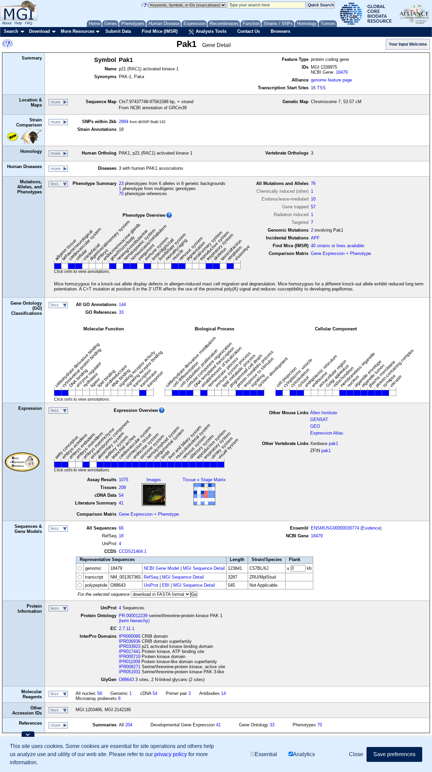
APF (315, 237)
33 (121, 312)
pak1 (333, 443)
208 (122, 487)
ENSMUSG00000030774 (335, 528)
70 (121, 193)
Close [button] (356, 754)
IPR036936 (129, 641)
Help (18, 23)
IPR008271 (129, 666)
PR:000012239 (133, 615)
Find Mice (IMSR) (160, 31)
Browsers (280, 31)
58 (99, 693)
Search (11, 31)
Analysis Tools (210, 31)
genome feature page (331, 80)
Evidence (371, 528)
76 (313, 183)
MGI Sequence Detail (204, 568)
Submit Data (118, 31)
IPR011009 (129, 661)
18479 (342, 72)
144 (122, 304)
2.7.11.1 (126, 628)
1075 (123, 479)
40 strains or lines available (337, 245)
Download (39, 31)
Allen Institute (323, 412)
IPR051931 (129, 671)
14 (223, 693)
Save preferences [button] (394, 754)
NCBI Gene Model (161, 568)
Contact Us (248, 31)
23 (121, 183)
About (6, 23)
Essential (266, 754)
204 (128, 724)
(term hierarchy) (134, 620)
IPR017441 (129, 651)
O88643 (126, 679)
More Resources (77, 31)
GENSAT (319, 419)
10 (313, 199)
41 (121, 503)
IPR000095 (129, 636)
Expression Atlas (326, 433)
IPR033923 (129, 646)
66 (121, 528)
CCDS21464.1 (132, 551)
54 (121, 495)
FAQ (28, 23)
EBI (165, 585)
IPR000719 (129, 656)
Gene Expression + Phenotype (341, 253)
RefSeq (151, 577)
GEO (315, 426)
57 (313, 206)
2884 (123, 121)
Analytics (304, 754)
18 (121, 535)
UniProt (151, 585)
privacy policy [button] (170, 754)
